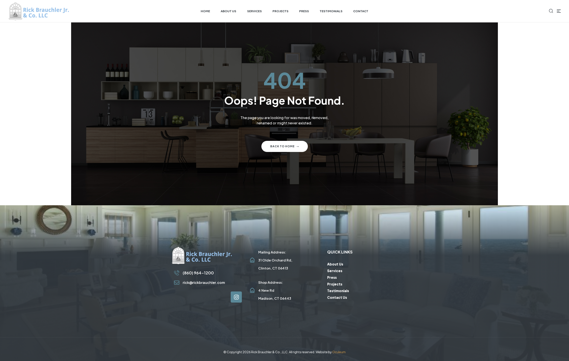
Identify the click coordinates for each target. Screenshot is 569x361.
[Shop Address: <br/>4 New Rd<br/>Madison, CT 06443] (252, 290)
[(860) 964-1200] (176, 272)
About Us (335, 264)
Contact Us (337, 297)
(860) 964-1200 (198, 272)
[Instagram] (236, 297)
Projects (334, 284)
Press (332, 277)
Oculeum (339, 352)
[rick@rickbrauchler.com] (176, 282)
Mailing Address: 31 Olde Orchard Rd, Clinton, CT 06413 (275, 260)
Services (334, 271)
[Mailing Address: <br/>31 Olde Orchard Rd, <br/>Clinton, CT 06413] (252, 260)
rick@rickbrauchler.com (204, 282)
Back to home (282, 146)
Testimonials (338, 291)
